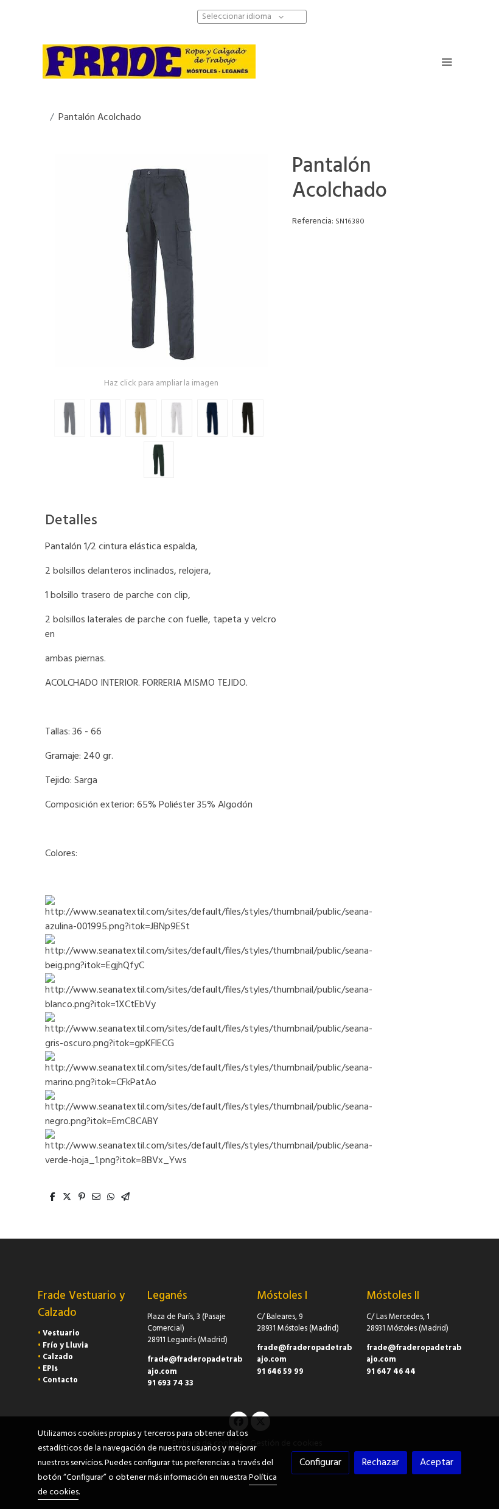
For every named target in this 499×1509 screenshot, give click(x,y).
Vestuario (61, 1333)
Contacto (60, 1380)
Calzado (58, 1357)
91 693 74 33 (170, 1383)
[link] (149, 61)
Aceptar (436, 1463)
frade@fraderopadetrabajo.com (194, 1365)
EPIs (50, 1368)
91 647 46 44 (391, 1371)
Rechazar (380, 1463)
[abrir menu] (446, 61)
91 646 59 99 (280, 1371)
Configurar (320, 1463)
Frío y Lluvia (65, 1345)
